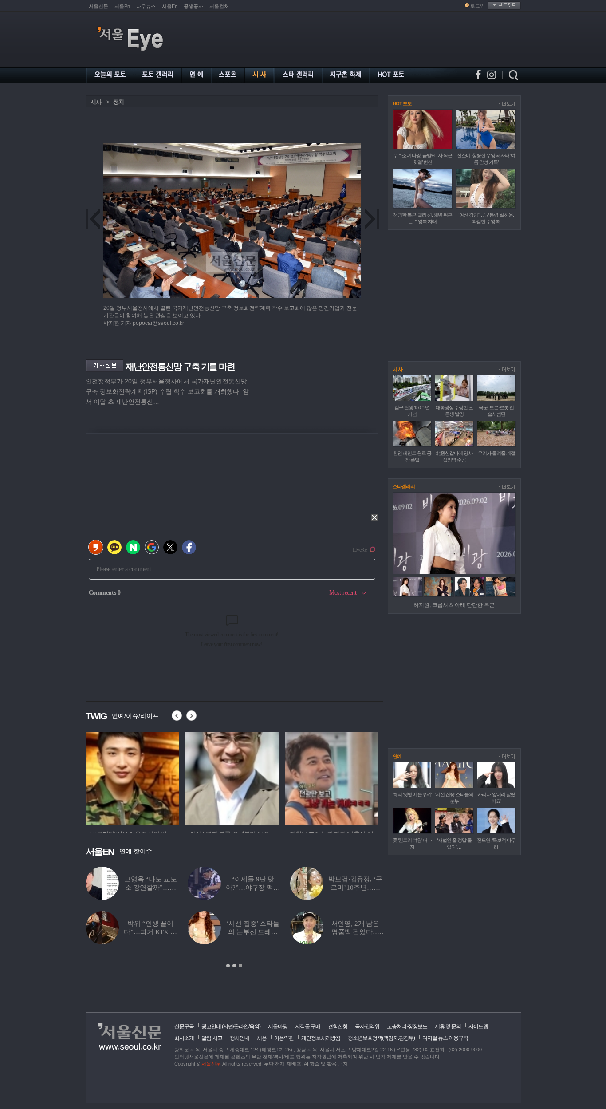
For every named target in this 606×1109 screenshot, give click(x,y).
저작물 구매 (307, 1026)
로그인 (477, 5)
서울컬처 (219, 6)
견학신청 (337, 1026)
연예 (397, 756)
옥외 (254, 1026)
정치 (118, 102)
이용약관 (284, 1038)
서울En (169, 6)
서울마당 (277, 1026)
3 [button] (240, 965)
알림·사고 (211, 1038)
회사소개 (184, 1038)
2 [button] (234, 965)
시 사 (397, 369)
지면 (228, 1026)
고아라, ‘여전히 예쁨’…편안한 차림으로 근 (287, 932)
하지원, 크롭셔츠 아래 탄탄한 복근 (454, 605)
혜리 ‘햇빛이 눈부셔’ (412, 794)
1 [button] (228, 965)
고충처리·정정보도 (407, 1026)
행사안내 (239, 1038)
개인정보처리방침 (320, 1038)
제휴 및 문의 (448, 1026)
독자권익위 (367, 1026)
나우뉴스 (146, 6)
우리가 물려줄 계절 (496, 453)
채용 (262, 1038)
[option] (132, 777)
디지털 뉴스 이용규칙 (445, 1038)
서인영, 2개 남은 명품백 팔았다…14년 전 (92, 932)
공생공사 (193, 6)
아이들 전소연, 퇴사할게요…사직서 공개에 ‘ (184, 932)
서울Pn (122, 6)
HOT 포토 (402, 103)
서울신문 (98, 6)
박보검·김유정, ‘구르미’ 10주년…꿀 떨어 (92, 888)
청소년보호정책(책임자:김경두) (381, 1038)
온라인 (241, 1026)
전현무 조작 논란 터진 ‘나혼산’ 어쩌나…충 (184, 888)
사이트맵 (478, 1026)
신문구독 (184, 1026)
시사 (96, 102)
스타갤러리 (404, 486)
